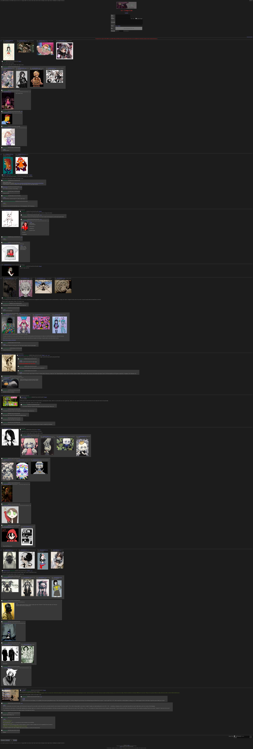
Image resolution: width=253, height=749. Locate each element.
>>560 (4, 344)
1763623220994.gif (7, 377)
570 (38, 219)
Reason (235, 737)
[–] (1, 40)
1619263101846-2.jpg (63, 436)
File (116, 25)
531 (19, 621)
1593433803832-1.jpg (27, 577)
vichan (128, 745)
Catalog (15, 740)
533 (19, 642)
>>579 (4, 197)
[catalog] (126, 12)
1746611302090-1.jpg (27, 644)
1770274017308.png (7, 209)
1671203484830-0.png (9, 278)
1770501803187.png (27, 220)
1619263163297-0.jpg (8, 459)
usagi (48, 0)
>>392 (22, 703)
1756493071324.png (7, 667)
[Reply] (19, 61)
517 (19, 600)
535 (19, 730)
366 (17, 297)
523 (38, 404)
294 (19, 576)
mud (46, 0)
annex (39, 0)
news (30, 0)
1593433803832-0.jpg (8, 577)
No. (16, 61)
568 (37, 211)
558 (21, 376)
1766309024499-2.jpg (39, 314)
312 (38, 435)
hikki (25, 0)
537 (21, 303)
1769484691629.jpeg (8, 264)
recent (37, 0)
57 (26, 570)
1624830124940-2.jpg (43, 40)
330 (19, 482)
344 (19, 504)
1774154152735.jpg (7, 112)
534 (19, 418)
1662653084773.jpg (7, 505)
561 (19, 342)
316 (17, 61)
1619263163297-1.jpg (22, 459)
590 (19, 126)
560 (17, 313)
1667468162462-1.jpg (22, 68)
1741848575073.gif (7, 623)
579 (18, 186)
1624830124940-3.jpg (62, 40)
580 (19, 191)
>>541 (46, 355)
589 (19, 111)
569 (38, 214)
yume (7, 0)
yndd (3, 0)
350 (19, 703)
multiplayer (55, 0)
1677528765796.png (7, 91)
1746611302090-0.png (8, 644)
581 (19, 195)
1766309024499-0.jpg (8, 314)
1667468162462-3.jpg (52, 68)
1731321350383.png (7, 601)
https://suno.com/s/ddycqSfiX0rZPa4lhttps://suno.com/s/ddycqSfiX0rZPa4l (29, 183)
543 (18, 307)
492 (43, 397)
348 (38, 696)
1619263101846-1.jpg (46, 436)
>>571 (41, 219)
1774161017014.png (7, 127)
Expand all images (249, 36)
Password (239, 736)
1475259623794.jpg (7, 428)
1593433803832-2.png (42, 577)
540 (40, 355)
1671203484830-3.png (61, 278)
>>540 (20, 360)
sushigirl (59, 0)
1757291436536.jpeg (8, 353)
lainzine (62, 0)
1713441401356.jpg (7, 395)
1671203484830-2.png (41, 278)
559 (19, 390)
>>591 (21, 111)
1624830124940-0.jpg (9, 40)
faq (34, 0)
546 (19, 422)
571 (19, 236)
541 (36, 358)
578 (19, 180)
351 (19, 712)
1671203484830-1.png (25, 278)
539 (19, 525)
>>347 (23, 699)
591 (19, 147)
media (12, 0)
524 (19, 409)
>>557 (49, 355)
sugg (23, 0)
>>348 (4, 705)
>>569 (30, 222)
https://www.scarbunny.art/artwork (9, 340)
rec (27, 0)
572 (19, 242)
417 (19, 90)
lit (10, 0)
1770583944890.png (7, 243)
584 (27, 201)
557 (36, 370)
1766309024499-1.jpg (23, 314)
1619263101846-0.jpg (27, 436)
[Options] (250, 0)
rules (32, 0)
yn (1, 0)
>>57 (17, 603)
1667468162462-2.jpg (36, 68)
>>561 (20, 313)
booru (51, 0)
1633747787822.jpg (7, 484)
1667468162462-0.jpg (8, 68)
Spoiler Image (139, 18)
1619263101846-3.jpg (82, 436)
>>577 (4, 203)
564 (37, 266)
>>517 (31, 570)
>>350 (41, 696)
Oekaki (119, 25)
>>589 (4, 149)
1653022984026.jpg (7, 688)
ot (18, 0)
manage (42, 0)
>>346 (23, 698)
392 (19, 717)
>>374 (4, 309)
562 (21, 348)
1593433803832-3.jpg (58, 577)
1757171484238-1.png (27, 526)
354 (19, 66)
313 (19, 458)
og (14, 0)
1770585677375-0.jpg (9, 154)
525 (19, 413)
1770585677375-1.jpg (21, 154)
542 (36, 366)
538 (18, 666)
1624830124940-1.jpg (23, 40)
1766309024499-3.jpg (58, 314)
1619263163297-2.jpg (37, 459)
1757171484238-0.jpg (8, 526)
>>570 (4, 238)
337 (42, 690)
